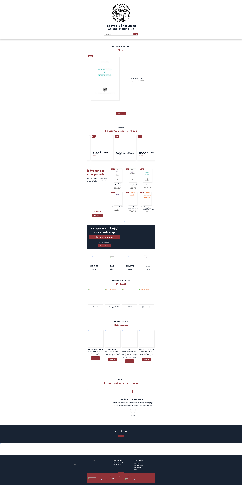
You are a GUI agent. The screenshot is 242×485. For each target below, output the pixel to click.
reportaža (115, 155)
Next (153, 80)
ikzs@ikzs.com (116, 467)
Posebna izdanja (112, 349)
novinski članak (93, 157)
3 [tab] (119, 109)
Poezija (95, 349)
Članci (91, 136)
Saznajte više (95, 358)
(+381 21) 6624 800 (117, 464)
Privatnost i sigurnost (138, 465)
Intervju (138, 155)
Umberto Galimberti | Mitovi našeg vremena (120, 152)
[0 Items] (228, 2)
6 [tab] (124, 109)
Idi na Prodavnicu (97, 215)
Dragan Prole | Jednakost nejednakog (144, 152)
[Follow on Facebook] (119, 436)
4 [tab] (121, 109)
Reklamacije (136, 463)
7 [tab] (126, 109)
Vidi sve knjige (121, 113)
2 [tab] (117, 109)
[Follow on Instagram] (122, 436)
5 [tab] (123, 109)
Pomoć (135, 469)
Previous (88, 80)
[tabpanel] (121, 80)
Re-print (146, 349)
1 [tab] (115, 109)
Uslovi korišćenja (137, 467)
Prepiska (129, 349)
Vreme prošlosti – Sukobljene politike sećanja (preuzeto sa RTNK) (98, 153)
